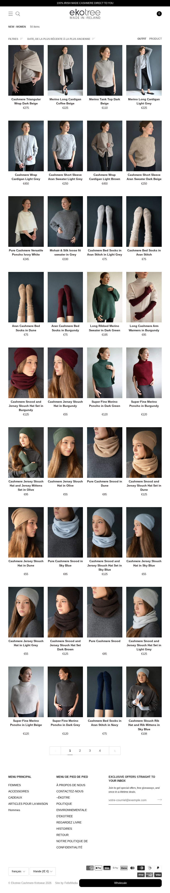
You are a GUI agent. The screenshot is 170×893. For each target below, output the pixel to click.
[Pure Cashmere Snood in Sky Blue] (65, 532)
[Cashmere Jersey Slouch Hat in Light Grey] (26, 612)
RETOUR (62, 835)
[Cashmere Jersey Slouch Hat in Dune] (26, 532)
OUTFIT (141, 39)
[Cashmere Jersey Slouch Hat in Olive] (65, 452)
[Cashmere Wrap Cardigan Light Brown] (105, 146)
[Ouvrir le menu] (10, 13)
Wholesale (120, 883)
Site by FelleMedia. (66, 883)
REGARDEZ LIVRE (68, 822)
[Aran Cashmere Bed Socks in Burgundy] (65, 297)
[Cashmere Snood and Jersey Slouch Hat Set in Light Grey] (144, 612)
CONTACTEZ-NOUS (69, 791)
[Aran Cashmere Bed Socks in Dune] (26, 297)
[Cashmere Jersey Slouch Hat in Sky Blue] (144, 532)
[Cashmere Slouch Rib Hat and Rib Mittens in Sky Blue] (144, 692)
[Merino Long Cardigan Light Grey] (144, 70)
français (16, 871)
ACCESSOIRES (18, 791)
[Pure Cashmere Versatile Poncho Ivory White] (26, 221)
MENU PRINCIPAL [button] (19, 777)
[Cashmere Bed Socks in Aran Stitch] (144, 221)
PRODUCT (155, 39)
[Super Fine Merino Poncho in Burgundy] (144, 372)
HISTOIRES (64, 828)
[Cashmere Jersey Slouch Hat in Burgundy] (65, 372)
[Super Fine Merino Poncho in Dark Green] (105, 372)
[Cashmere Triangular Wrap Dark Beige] (26, 70)
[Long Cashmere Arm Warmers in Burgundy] (144, 297)
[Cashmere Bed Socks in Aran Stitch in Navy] (105, 692)
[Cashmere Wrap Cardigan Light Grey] (26, 146)
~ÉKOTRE (63, 797)
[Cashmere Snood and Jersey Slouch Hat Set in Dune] (144, 452)
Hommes (14, 810)
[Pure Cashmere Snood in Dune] (105, 452)
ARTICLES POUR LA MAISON (28, 803)
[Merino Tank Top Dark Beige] (105, 70)
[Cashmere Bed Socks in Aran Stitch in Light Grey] (105, 221)
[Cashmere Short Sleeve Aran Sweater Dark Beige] (144, 146)
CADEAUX (15, 797)
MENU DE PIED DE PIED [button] (72, 777)
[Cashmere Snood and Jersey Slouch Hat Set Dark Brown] (65, 612)
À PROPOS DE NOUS (70, 785)
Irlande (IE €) (41, 871)
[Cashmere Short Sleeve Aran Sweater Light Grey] (65, 146)
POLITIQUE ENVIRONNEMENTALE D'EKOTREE (71, 810)
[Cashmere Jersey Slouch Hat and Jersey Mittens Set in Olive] (26, 452)
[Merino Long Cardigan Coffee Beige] (65, 70)
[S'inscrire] (158, 799)
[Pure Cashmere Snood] (105, 612)
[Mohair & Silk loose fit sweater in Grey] (65, 221)
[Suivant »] (115, 750)
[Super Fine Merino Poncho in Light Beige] (26, 692)
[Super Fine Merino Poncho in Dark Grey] (65, 692)
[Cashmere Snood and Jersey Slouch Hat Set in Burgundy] (26, 372)
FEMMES (14, 785)
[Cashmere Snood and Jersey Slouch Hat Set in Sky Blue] (105, 532)
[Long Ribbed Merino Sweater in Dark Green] (105, 297)
